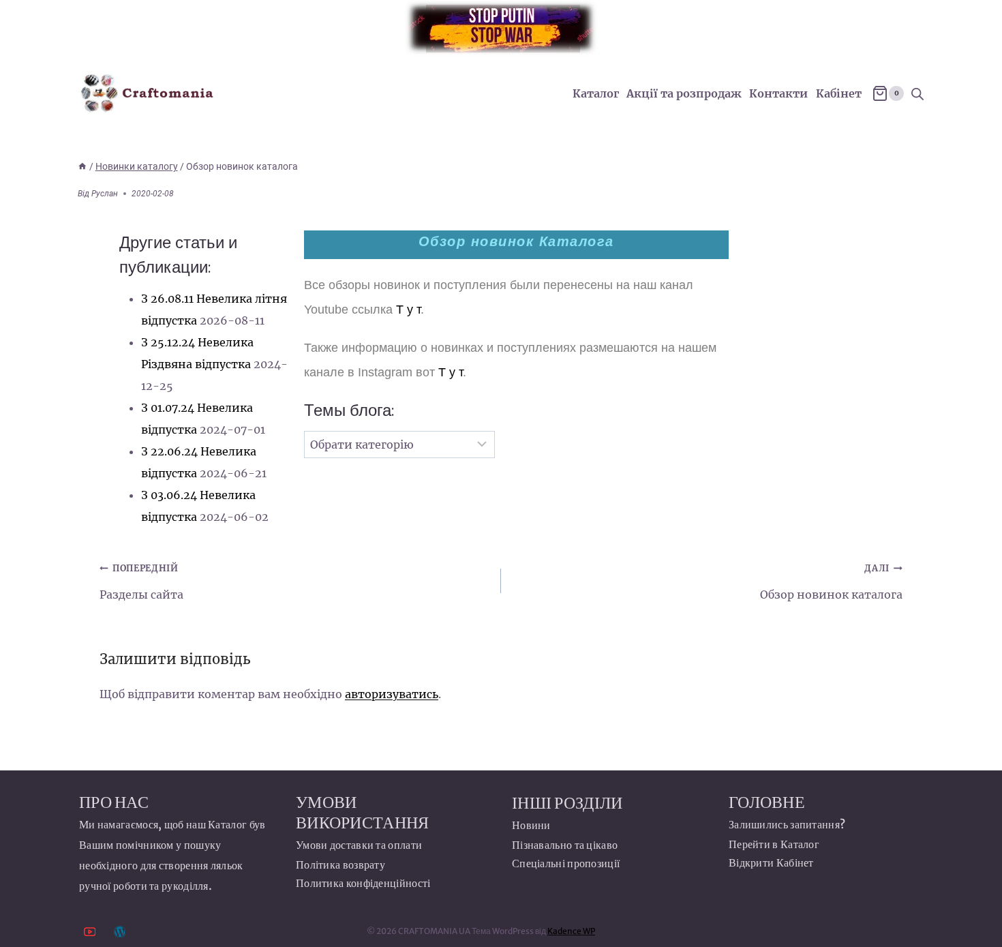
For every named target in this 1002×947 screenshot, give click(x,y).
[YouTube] (90, 932)
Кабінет (839, 93)
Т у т (408, 309)
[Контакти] (120, 932)
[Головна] (82, 166)
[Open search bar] (917, 94)
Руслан (104, 193)
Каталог (596, 93)
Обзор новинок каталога (831, 581)
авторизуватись (391, 694)
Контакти (778, 93)
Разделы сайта (141, 581)
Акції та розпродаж (684, 93)
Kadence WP (571, 931)
